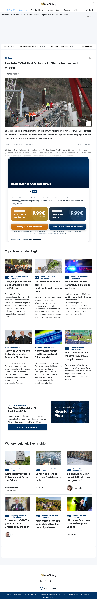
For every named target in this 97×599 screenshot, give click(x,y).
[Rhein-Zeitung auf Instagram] (50, 581)
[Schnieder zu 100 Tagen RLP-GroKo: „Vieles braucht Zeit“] (17, 504)
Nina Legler (78, 488)
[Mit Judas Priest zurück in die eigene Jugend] (79, 504)
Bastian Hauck (17, 535)
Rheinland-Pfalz (17, 15)
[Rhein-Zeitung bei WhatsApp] (41, 581)
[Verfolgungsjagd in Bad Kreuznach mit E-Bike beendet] (48, 336)
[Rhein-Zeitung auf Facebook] (46, 581)
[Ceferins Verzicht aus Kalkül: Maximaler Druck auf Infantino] (18, 336)
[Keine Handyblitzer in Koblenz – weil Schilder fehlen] (17, 457)
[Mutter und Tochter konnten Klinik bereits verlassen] (78, 265)
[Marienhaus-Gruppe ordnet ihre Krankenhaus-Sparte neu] (48, 504)
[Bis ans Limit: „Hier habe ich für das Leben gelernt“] (79, 457)
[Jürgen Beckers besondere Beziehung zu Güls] (48, 457)
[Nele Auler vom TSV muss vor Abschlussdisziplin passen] (78, 336)
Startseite (5, 15)
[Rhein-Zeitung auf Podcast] (55, 581)
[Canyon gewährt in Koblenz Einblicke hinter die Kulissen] (18, 265)
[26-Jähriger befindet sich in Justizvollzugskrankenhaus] (48, 265)
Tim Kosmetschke (11, 487)
